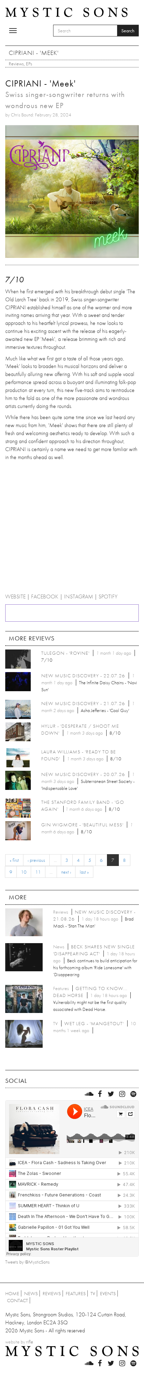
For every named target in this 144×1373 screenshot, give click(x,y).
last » (84, 872)
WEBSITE (15, 596)
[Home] (66, 12)
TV (93, 1293)
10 (24, 872)
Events (108, 1293)
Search (128, 30)
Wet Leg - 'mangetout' (94, 1023)
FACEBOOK (44, 596)
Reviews (16, 63)
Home (12, 1293)
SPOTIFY (108, 596)
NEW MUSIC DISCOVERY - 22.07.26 (83, 675)
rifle (29, 1342)
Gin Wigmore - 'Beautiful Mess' (82, 825)
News (31, 1293)
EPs (29, 63)
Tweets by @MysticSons (27, 1262)
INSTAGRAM (78, 596)
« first (14, 860)
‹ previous (36, 860)
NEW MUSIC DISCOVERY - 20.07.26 (83, 774)
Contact (17, 1300)
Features (76, 1293)
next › (66, 872)
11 (38, 872)
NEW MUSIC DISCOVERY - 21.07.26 (83, 703)
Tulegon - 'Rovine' (65, 653)
